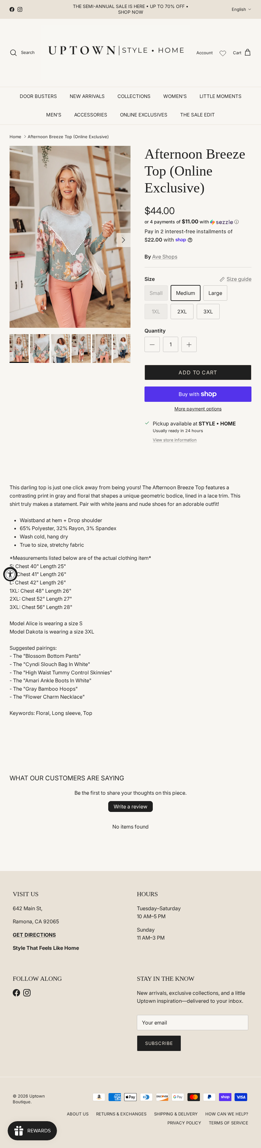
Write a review (130, 806)
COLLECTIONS (134, 96)
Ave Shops (164, 256)
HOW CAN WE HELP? (226, 1113)
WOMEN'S (175, 96)
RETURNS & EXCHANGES (121, 1113)
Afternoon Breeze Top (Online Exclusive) (68, 136)
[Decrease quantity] (152, 344)
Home (15, 136)
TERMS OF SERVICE (228, 1122)
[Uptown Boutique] (115, 52)
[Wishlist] (223, 53)
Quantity (155, 330)
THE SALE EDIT (197, 115)
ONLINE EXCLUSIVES (143, 115)
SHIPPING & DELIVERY (176, 1113)
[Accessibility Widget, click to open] (10, 574)
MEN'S (53, 115)
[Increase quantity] (189, 344)
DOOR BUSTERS (38, 96)
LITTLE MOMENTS (221, 96)
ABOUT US (77, 1113)
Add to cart (198, 372)
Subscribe (159, 1043)
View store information (175, 440)
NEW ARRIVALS (87, 96)
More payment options (198, 408)
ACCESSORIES (90, 115)
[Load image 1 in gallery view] (70, 237)
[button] (192, 222)
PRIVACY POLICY (184, 1122)
